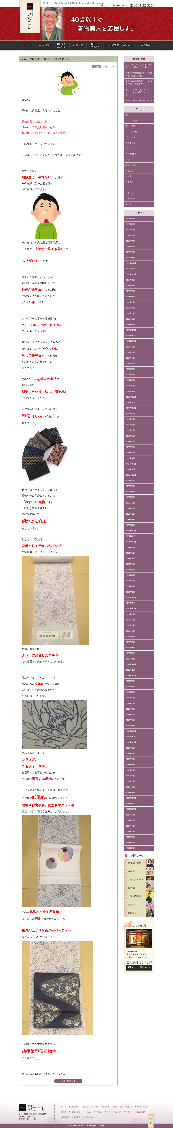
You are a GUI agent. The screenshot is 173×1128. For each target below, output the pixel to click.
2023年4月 (130, 442)
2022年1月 (130, 525)
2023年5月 (130, 436)
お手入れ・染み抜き (114, 1112)
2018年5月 (130, 770)
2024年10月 (131, 341)
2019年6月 (130, 698)
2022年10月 (131, 475)
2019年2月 (130, 720)
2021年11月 (131, 536)
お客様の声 (130, 199)
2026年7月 (130, 224)
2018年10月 (131, 742)
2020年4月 (130, 642)
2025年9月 (130, 280)
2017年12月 (131, 798)
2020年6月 (130, 631)
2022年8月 (130, 486)
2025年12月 (131, 263)
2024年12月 (131, 330)
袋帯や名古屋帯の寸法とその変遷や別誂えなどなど (139, 74)
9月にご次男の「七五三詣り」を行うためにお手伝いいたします (139, 92)
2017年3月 (130, 848)
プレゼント (130, 137)
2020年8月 (130, 620)
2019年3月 (130, 715)
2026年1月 (130, 258)
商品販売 (77, 1117)
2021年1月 (130, 592)
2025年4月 (130, 308)
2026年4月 (130, 241)
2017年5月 (130, 837)
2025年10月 (131, 274)
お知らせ (129, 193)
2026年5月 (130, 235)
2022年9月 (130, 481)
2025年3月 (130, 313)
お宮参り (99, 1112)
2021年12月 (131, 531)
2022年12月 (131, 464)
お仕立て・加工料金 (90, 1107)
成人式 (63, 1112)
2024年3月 (130, 380)
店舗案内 (105, 1107)
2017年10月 (131, 809)
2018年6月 (130, 765)
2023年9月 (130, 414)
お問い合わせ (89, 1117)
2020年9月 (130, 614)
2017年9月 (130, 815)
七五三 (88, 1112)
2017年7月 (130, 826)
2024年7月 (130, 358)
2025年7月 (130, 291)
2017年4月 (130, 843)
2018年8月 (130, 754)
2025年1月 (130, 325)
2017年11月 (131, 804)
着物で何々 (130, 143)
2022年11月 (131, 469)
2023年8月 (130, 419)
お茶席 (129, 1107)
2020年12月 (131, 598)
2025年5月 (130, 302)
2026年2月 (130, 252)
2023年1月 (130, 458)
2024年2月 (130, 386)
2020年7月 (130, 625)
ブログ (128, 188)
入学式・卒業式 (142, 1107)
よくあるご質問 (140, 1112)
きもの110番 (131, 154)
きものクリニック (133, 165)
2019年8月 (130, 687)
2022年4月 (130, 508)
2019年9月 (130, 681)
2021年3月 (130, 581)
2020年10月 (131, 609)
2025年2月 (130, 319)
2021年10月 (131, 542)
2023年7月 (130, 425)
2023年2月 (130, 453)
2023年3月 (130, 447)
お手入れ (129, 182)
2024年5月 (130, 369)
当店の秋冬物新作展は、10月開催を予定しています (139, 82)
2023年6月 (130, 430)
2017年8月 (130, 820)
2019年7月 (130, 692)
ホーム (63, 1107)
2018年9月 (130, 748)
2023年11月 (131, 403)
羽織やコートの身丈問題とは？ (139, 101)
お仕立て (129, 171)
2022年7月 (130, 492)
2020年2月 (130, 653)
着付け (128, 115)
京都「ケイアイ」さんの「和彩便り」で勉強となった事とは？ (139, 66)
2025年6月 (130, 297)
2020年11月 (131, 603)
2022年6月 (130, 497)
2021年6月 (130, 564)
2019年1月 (130, 726)
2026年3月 (130, 247)
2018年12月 (131, 731)
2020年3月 (130, 648)
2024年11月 (131, 336)
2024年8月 (130, 352)
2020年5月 (130, 637)
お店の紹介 (75, 1107)
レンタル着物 (131, 121)
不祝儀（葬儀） (76, 1112)
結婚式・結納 (118, 1107)
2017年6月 (130, 831)
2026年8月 (130, 219)
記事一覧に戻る (68, 1081)
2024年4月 (130, 375)
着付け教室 (130, 126)
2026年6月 (130, 230)
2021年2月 (130, 586)
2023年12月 (131, 397)
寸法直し (129, 176)
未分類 (128, 204)
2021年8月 (130, 553)
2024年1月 (130, 391)
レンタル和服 (131, 132)
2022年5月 (130, 503)
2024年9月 (130, 347)
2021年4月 (130, 575)
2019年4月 (130, 709)
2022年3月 (130, 514)
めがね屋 (129, 148)
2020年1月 (130, 659)
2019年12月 (131, 664)
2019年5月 (130, 703)
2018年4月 (130, 776)
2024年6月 (130, 363)
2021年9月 (130, 547)
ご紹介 (128, 160)
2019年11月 (131, 670)
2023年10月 (131, 408)
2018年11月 (131, 737)
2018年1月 (130, 793)
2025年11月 (131, 269)
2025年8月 (130, 286)
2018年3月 (130, 781)
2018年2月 (130, 787)
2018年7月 (130, 759)
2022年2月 (130, 519)
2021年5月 (130, 570)
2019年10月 (131, 675)
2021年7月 (130, 559)
